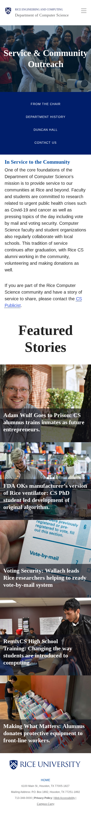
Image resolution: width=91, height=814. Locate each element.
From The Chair (46, 104)
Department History (45, 117)
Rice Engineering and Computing (39, 9)
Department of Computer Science (42, 15)
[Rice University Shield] (8, 13)
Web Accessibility (64, 798)
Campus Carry (45, 804)
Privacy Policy (43, 798)
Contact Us (45, 142)
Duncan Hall (46, 129)
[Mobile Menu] (84, 10)
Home (45, 780)
